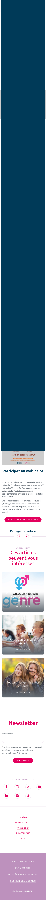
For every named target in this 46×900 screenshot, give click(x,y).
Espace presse (23, 833)
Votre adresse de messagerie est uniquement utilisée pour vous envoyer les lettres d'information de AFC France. (22, 750)
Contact (23, 838)
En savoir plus (23, 607)
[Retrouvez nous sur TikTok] (28, 796)
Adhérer (23, 817)
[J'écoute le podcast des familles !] (17, 796)
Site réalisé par (18, 891)
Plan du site (23, 868)
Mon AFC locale (23, 823)
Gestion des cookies (23, 881)
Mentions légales (23, 862)
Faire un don (23, 828)
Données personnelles (23, 875)
